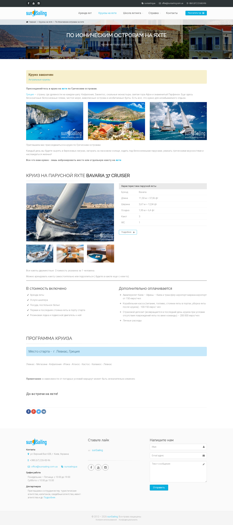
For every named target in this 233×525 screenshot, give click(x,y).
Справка (154, 13)
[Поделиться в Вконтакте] (43, 411)
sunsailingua (70, 466)
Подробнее (126, 232)
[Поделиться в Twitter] (38, 411)
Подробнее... (50, 497)
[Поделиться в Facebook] (28, 411)
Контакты (172, 13)
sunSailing (97, 450)
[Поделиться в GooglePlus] (33, 411)
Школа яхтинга (132, 13)
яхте (64, 88)
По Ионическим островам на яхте (69, 22)
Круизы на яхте (107, 13)
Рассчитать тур (195, 13)
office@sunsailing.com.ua (44, 466)
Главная (32, 22)
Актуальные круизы (39, 79)
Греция (30, 94)
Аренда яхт (85, 13)
